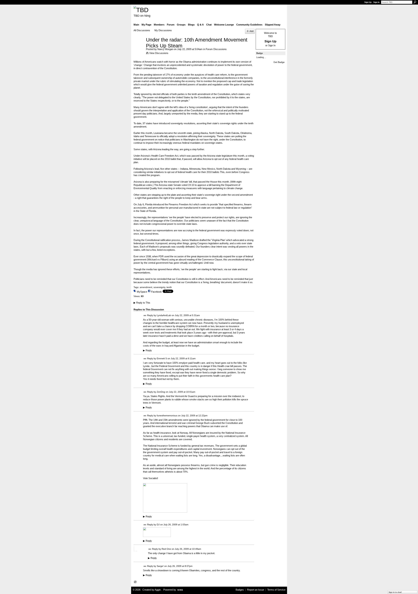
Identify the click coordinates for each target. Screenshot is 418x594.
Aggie (158, 589)
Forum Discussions (216, 49)
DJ (158, 524)
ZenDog (161, 391)
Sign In (376, 2)
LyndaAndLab (164, 315)
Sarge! (160, 566)
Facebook (156, 291)
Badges (240, 589)
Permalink (144, 315)
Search (415, 2)
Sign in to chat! (395, 592)
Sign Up (367, 2)
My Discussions (163, 30)
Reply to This (142, 302)
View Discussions (158, 53)
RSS (135, 582)
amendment (146, 287)
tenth (169, 287)
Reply (147, 350)
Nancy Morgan (165, 49)
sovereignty (159, 287)
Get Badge (279, 62)
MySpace (142, 291)
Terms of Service (276, 589)
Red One (166, 549)
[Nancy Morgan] (139, 46)
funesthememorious (167, 415)
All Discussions (142, 30)
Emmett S (162, 358)
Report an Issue (255, 589)
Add (251, 31)
